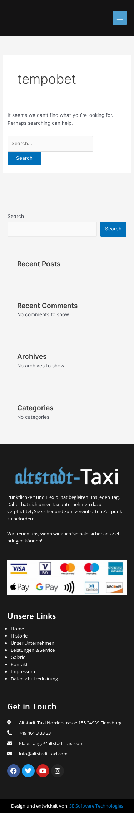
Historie (19, 636)
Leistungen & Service (33, 650)
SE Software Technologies (96, 806)
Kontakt (19, 664)
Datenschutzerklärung (34, 678)
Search (16, 216)
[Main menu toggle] (120, 18)
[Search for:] (50, 143)
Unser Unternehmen (32, 643)
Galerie (18, 657)
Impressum (23, 671)
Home (17, 628)
